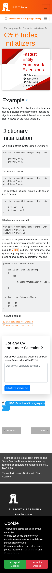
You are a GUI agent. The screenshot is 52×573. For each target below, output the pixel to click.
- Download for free (23, 405)
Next (43, 430)
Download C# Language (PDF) (24, 18)
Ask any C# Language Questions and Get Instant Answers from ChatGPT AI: (25, 358)
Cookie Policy (30, 549)
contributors (18, 465)
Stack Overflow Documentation (18, 461)
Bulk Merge (31, 85)
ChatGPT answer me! (17, 388)
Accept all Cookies (15, 564)
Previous (11, 430)
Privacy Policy (11, 553)
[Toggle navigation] (46, 7)
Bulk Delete (32, 78)
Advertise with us (23, 514)
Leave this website (37, 564)
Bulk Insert (32, 75)
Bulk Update (33, 82)
